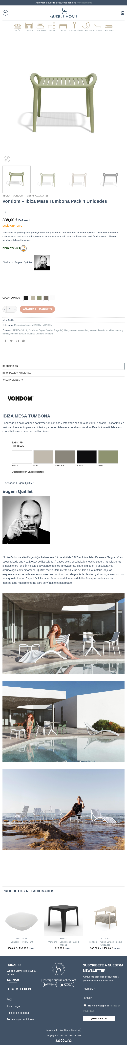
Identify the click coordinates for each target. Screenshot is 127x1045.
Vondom (49, 333)
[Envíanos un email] (21, 989)
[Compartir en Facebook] (5, 341)
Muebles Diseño (97, 330)
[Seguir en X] (17, 989)
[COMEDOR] (29, 26)
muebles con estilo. (78, 330)
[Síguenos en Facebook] (8, 989)
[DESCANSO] (109, 26)
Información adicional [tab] (16, 373)
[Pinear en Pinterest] (23, 341)
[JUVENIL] (51, 26)
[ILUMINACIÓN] (74, 26)
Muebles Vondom (35, 333)
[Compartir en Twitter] (11, 341)
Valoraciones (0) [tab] (12, 380)
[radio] (26, 298)
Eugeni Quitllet (61, 330)
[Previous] (9, 102)
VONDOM (18, 196)
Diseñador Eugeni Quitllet (40, 330)
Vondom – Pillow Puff (22, 941)
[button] (5, 13)
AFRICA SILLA (20, 330)
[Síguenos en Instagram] (13, 989)
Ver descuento (84, 2)
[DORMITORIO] (40, 26)
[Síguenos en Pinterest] (25, 989)
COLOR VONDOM (11, 298)
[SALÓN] (17, 26)
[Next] (118, 102)
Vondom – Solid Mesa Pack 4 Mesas (63, 943)
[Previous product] (12, 212)
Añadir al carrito (37, 309)
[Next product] (5, 212)
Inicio (6, 196)
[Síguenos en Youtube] (29, 989)
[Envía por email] (17, 341)
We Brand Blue (68, 1030)
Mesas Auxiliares (37, 196)
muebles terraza (18, 333)
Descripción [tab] (10, 366)
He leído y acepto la (102, 1008)
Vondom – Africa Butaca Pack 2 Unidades (105, 943)
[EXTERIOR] (97, 26)
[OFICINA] (63, 26)
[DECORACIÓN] (86, 26)
